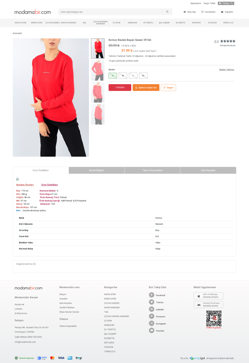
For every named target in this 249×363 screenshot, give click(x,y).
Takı (84, 23)
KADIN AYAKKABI (68, 23)
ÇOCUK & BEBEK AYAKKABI (101, 23)
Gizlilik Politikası (67, 307)
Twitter (159, 302)
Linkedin (18, 309)
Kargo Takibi (209, 3)
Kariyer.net (19, 304)
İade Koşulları (65, 303)
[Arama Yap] (167, 11)
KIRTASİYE (196, 23)
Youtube (160, 331)
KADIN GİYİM (20, 23)
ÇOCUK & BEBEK (52, 23)
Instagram (161, 324)
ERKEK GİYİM (36, 23)
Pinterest (160, 317)
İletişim (62, 294)
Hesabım (63, 299)
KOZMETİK (180, 23)
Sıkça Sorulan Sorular (69, 312)
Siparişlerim (195, 3)
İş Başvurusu (21, 313)
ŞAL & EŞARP (164, 23)
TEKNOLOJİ (228, 23)
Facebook (160, 295)
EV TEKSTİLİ (148, 23)
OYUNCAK (212, 23)
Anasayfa (17, 33)
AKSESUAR (132, 23)
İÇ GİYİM (116, 23)
